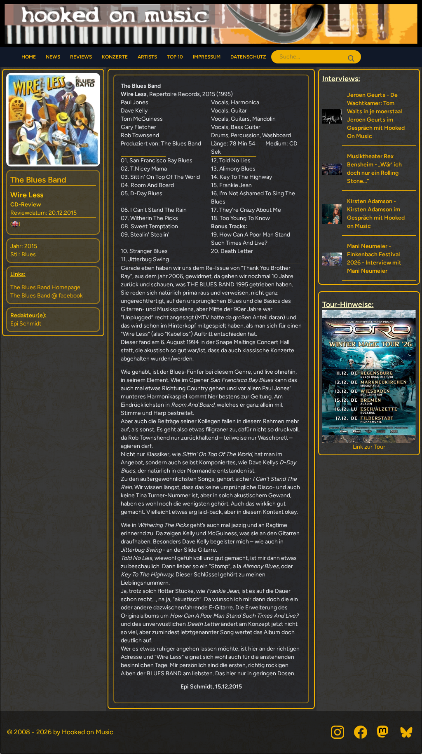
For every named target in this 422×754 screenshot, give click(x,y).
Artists (147, 57)
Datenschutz (248, 57)
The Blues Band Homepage (45, 287)
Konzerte (115, 57)
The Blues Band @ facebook (46, 295)
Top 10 (175, 57)
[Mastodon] (383, 732)
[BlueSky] (407, 732)
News (53, 57)
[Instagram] (337, 732)
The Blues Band (38, 180)
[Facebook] (360, 732)
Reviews (81, 57)
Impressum (206, 57)
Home (28, 57)
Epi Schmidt (25, 323)
